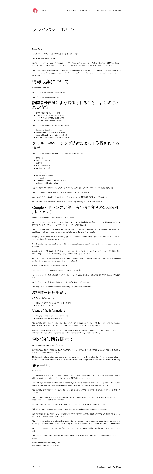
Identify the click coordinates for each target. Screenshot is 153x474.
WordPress (117, 467)
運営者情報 (117, 10)
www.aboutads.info (47, 275)
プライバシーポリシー (103, 10)
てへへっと (44, 10)
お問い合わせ (71, 10)
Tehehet (44, 54)
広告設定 (35, 265)
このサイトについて (85, 10)
